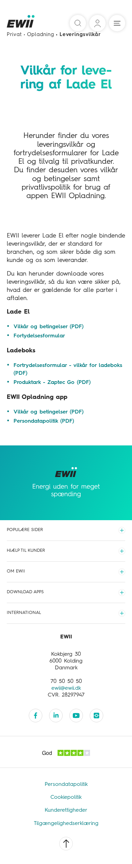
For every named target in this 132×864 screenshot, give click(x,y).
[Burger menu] (117, 23)
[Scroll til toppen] (66, 844)
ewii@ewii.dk (66, 688)
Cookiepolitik (66, 797)
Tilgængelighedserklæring (66, 823)
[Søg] (78, 23)
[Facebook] (35, 715)
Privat (14, 34)
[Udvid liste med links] (121, 530)
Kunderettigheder (66, 810)
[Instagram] (96, 715)
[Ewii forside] (21, 23)
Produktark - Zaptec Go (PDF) (52, 382)
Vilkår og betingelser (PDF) (49, 327)
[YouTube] (76, 715)
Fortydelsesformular (39, 336)
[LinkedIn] (56, 715)
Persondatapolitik (66, 784)
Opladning (40, 34)
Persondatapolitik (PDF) (44, 421)
